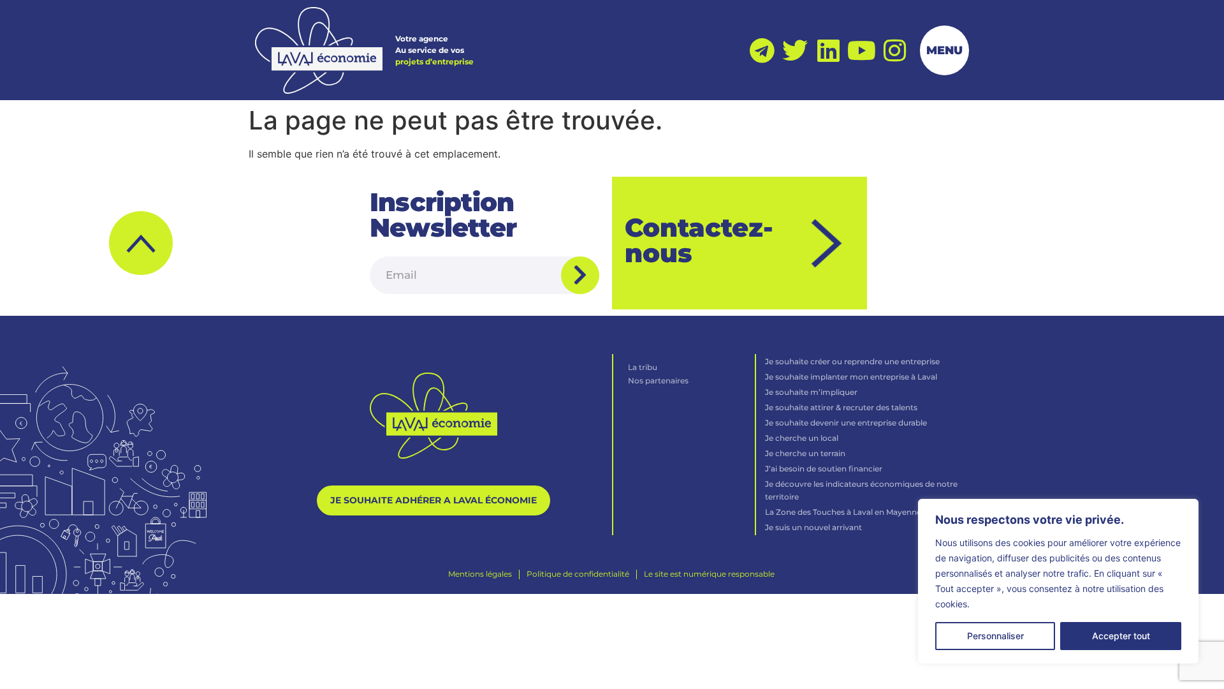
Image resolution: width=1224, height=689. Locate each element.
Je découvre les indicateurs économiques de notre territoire (861, 490)
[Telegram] (762, 50)
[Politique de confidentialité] (577, 574)
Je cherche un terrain (805, 453)
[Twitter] (795, 50)
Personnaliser (995, 635)
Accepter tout (1121, 635)
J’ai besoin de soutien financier (823, 468)
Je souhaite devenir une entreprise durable (846, 422)
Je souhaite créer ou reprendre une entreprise (852, 361)
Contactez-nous (699, 240)
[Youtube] (861, 50)
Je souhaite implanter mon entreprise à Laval (851, 377)
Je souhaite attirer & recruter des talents (841, 407)
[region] (1058, 581)
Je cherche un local (801, 438)
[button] (141, 243)
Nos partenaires (658, 380)
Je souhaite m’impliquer (811, 392)
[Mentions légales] (480, 574)
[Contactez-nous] (827, 243)
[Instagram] (894, 50)
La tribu (642, 367)
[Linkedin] (828, 50)
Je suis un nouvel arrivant (813, 527)
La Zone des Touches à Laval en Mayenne (843, 512)
